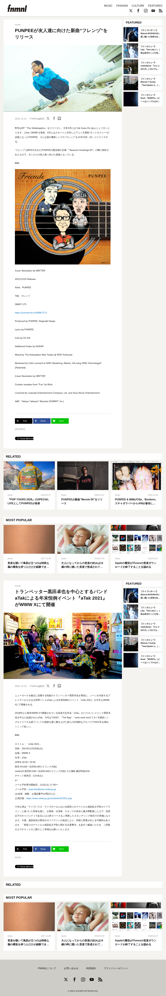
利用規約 (91, 968)
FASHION (122, 5)
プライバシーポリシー (116, 968)
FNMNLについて (47, 968)
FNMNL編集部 (37, 118)
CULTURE (138, 5)
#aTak (18, 857)
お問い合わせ (71, 968)
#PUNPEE (20, 429)
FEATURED (155, 5)
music (18, 24)
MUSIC (108, 5)
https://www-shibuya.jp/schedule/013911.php (49, 798)
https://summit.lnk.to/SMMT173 (31, 312)
